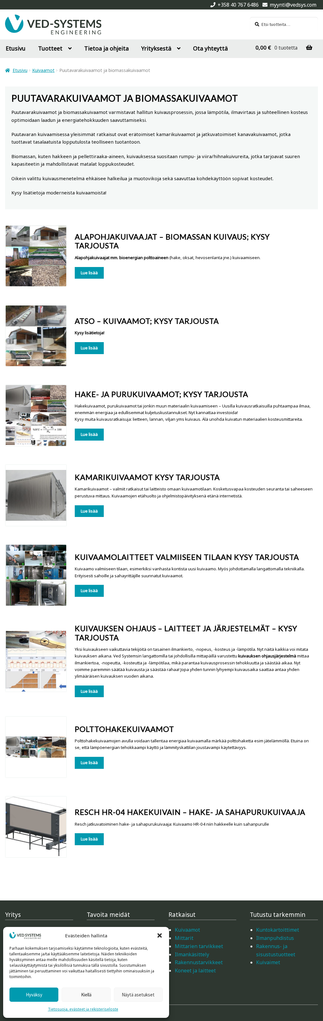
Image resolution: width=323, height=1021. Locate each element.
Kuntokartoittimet (277, 929)
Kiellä (86, 995)
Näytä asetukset (138, 995)
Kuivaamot (43, 70)
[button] (159, 935)
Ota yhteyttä (210, 48)
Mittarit (184, 938)
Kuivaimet (268, 962)
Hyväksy (34, 995)
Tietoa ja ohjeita (106, 48)
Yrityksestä (156, 48)
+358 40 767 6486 (238, 4)
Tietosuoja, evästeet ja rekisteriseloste (83, 1009)
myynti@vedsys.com (293, 4)
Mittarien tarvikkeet (199, 946)
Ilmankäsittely (192, 954)
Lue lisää (89, 273)
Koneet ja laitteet (195, 970)
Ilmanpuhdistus (275, 938)
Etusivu (16, 48)
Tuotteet (50, 48)
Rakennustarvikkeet (199, 962)
